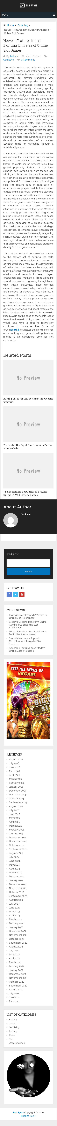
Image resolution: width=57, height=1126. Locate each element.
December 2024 (18, 837)
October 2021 (16, 981)
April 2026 (14, 775)
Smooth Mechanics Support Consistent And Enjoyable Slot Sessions (25, 641)
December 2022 (17, 931)
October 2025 (16, 798)
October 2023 (16, 892)
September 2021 (18, 985)
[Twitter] (15, 594)
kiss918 (14, 329)
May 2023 (14, 911)
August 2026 (16, 759)
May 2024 (14, 864)
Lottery (13, 1031)
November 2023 (18, 888)
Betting (13, 1019)
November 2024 (18, 841)
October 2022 (16, 939)
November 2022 (18, 935)
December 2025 (17, 790)
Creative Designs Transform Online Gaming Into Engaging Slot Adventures (27, 624)
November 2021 (17, 978)
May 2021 (14, 1001)
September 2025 (18, 802)
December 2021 (17, 974)
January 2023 (16, 927)
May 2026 (14, 771)
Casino (12, 1023)
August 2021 (15, 989)
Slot (11, 1039)
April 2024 (14, 868)
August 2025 (16, 806)
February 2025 (16, 829)
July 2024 (14, 857)
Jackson (14, 56)
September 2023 (18, 896)
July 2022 (14, 950)
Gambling (8, 59)
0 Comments (28, 59)
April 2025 (14, 822)
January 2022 (16, 970)
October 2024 (16, 845)
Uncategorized (17, 1043)
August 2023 (16, 900)
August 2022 (16, 946)
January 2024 (16, 880)
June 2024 (14, 861)
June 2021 (14, 997)
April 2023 (14, 915)
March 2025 (15, 825)
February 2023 (16, 923)
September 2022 (18, 942)
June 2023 (14, 907)
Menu (5, 15)
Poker (12, 1035)
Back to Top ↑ (28, 1116)
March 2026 (15, 779)
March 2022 (15, 962)
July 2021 (14, 993)
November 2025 (18, 794)
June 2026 (14, 767)
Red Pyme (18, 1112)
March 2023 (15, 919)
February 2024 (17, 876)
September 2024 (18, 849)
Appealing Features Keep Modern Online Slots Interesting (27, 649)
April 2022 (14, 958)
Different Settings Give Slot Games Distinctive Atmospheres (27, 633)
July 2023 (14, 903)
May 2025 (14, 818)
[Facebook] (9, 594)
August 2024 (16, 853)
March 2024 (15, 872)
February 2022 (16, 966)
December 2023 (17, 884)
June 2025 (14, 814)
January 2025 (16, 833)
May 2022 (14, 954)
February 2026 (17, 783)
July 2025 (14, 810)
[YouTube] (22, 594)
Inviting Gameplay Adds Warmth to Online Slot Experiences (28, 616)
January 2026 (16, 786)
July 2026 (14, 763)
